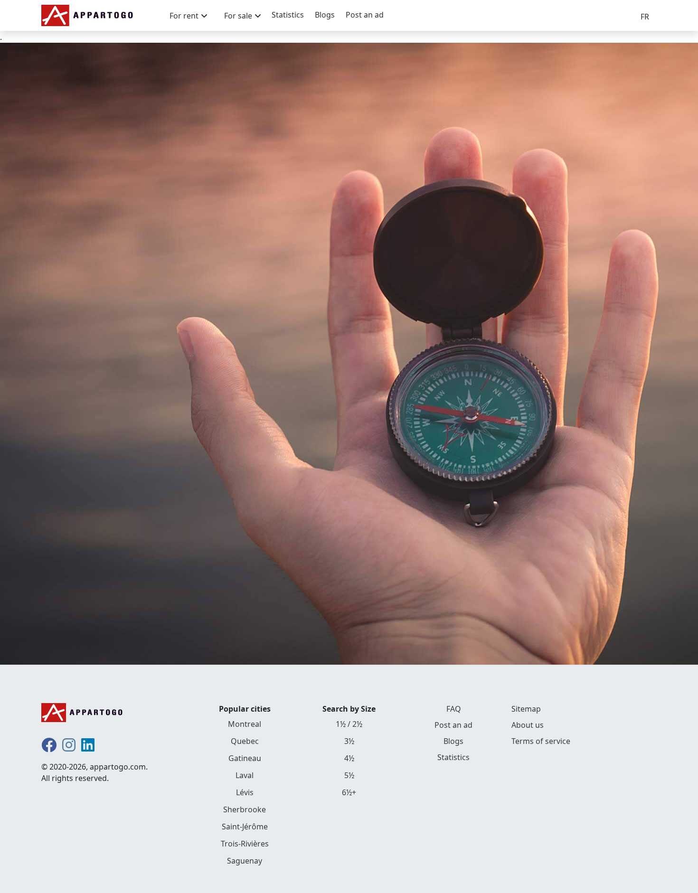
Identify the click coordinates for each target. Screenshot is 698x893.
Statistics (288, 14)
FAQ (453, 709)
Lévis (245, 792)
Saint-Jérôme (245, 826)
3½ (349, 741)
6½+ (349, 792)
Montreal (244, 724)
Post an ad (365, 14)
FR (645, 16)
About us (527, 725)
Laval (245, 775)
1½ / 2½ (349, 724)
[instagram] (68, 748)
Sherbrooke (244, 809)
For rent (184, 15)
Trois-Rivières (245, 843)
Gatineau (244, 758)
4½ (349, 758)
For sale (238, 15)
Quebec (245, 741)
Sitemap (526, 709)
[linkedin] (87, 748)
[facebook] (49, 748)
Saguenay (244, 860)
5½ (349, 775)
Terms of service (540, 741)
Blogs (325, 14)
